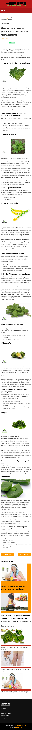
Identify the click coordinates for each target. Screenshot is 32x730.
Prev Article (7, 554)
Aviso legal (3, 708)
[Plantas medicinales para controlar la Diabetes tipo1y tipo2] (16, 644)
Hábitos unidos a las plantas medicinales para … (16, 692)
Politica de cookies (5, 715)
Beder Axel (5, 38)
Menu (4, 11)
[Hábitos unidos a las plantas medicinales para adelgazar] (16, 689)
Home (2, 18)
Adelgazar (7, 18)
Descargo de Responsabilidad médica (9, 718)
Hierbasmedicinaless (20, 725)
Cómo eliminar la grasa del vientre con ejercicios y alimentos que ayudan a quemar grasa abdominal (16, 618)
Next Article (24, 554)
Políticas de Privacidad (6, 713)
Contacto (3, 710)
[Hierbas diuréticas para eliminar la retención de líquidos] (16, 666)
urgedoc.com (18, 727)
